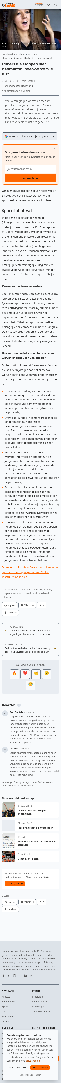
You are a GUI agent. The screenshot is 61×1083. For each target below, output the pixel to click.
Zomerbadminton (41, 1011)
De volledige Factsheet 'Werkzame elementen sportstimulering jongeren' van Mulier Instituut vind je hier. (30, 572)
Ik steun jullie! (13, 883)
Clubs (5, 1011)
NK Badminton (40, 1001)
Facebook (12, 612)
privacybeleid (33, 1060)
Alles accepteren (40, 1067)
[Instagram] (14, 975)
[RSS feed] (31, 975)
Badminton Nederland (20, 85)
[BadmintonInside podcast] (48, 4)
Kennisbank (8, 1001)
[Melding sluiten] (54, 149)
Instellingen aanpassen (30, 1074)
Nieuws (6, 996)
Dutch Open (38, 1006)
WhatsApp (29, 605)
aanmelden (30, 178)
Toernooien (8, 1016)
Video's (6, 1021)
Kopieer (11, 605)
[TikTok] (8, 975)
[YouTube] (20, 975)
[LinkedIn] (25, 975)
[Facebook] (3, 975)
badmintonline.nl (9, 54)
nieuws (22, 54)
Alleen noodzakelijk (17, 1067)
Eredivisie (37, 996)
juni (35, 54)
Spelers (6, 1006)
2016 (29, 54)
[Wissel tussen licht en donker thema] (56, 4)
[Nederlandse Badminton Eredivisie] (39, 4)
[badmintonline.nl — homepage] (8, 4)
